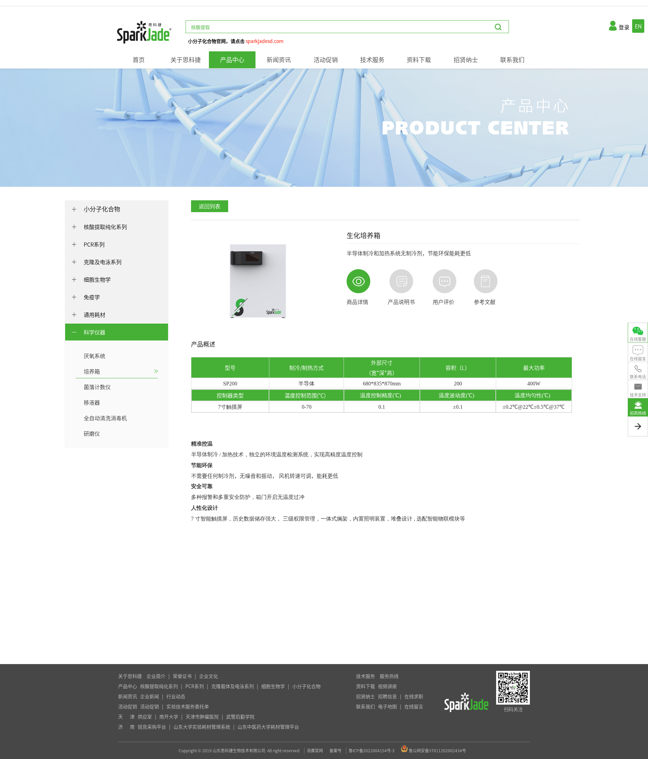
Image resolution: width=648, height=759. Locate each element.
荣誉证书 (182, 676)
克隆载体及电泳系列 (232, 686)
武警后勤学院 (240, 716)
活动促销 (326, 59)
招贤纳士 (466, 59)
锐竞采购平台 (152, 726)
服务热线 (389, 676)
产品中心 (232, 59)
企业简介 (155, 676)
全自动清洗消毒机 (105, 418)
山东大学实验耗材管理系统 (201, 726)
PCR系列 (194, 686)
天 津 (126, 716)
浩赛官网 (315, 751)
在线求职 (413, 696)
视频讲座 (387, 686)
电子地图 (387, 706)
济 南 (126, 726)
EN (638, 26)
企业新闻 (149, 696)
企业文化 (208, 676)
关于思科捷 (185, 59)
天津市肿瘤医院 (202, 716)
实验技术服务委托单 (187, 706)
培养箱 (92, 371)
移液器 (92, 402)
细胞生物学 (273, 686)
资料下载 (419, 59)
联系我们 (512, 59)
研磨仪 (92, 433)
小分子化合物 (102, 208)
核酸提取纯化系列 (159, 686)
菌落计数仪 (97, 387)
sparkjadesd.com (265, 40)
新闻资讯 (279, 59)
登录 (624, 27)
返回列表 (209, 206)
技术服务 (372, 59)
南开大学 (168, 716)
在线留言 (413, 706)
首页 (139, 59)
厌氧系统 (94, 356)
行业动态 (175, 696)
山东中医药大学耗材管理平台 (268, 726)
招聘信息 (387, 696)
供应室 (145, 716)
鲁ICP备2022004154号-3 (372, 751)
